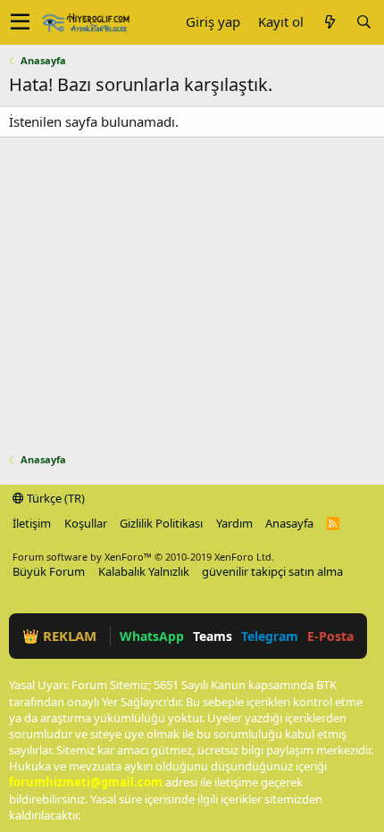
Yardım (234, 523)
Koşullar (85, 523)
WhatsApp (152, 636)
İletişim (32, 523)
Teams (212, 636)
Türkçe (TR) (54, 498)
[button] (20, 22)
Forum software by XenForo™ (143, 556)
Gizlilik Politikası (161, 523)
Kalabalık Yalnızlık (143, 571)
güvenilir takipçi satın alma (272, 571)
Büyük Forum (49, 571)
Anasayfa (289, 523)
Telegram (269, 636)
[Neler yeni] (329, 21)
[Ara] (363, 21)
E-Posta (330, 636)
